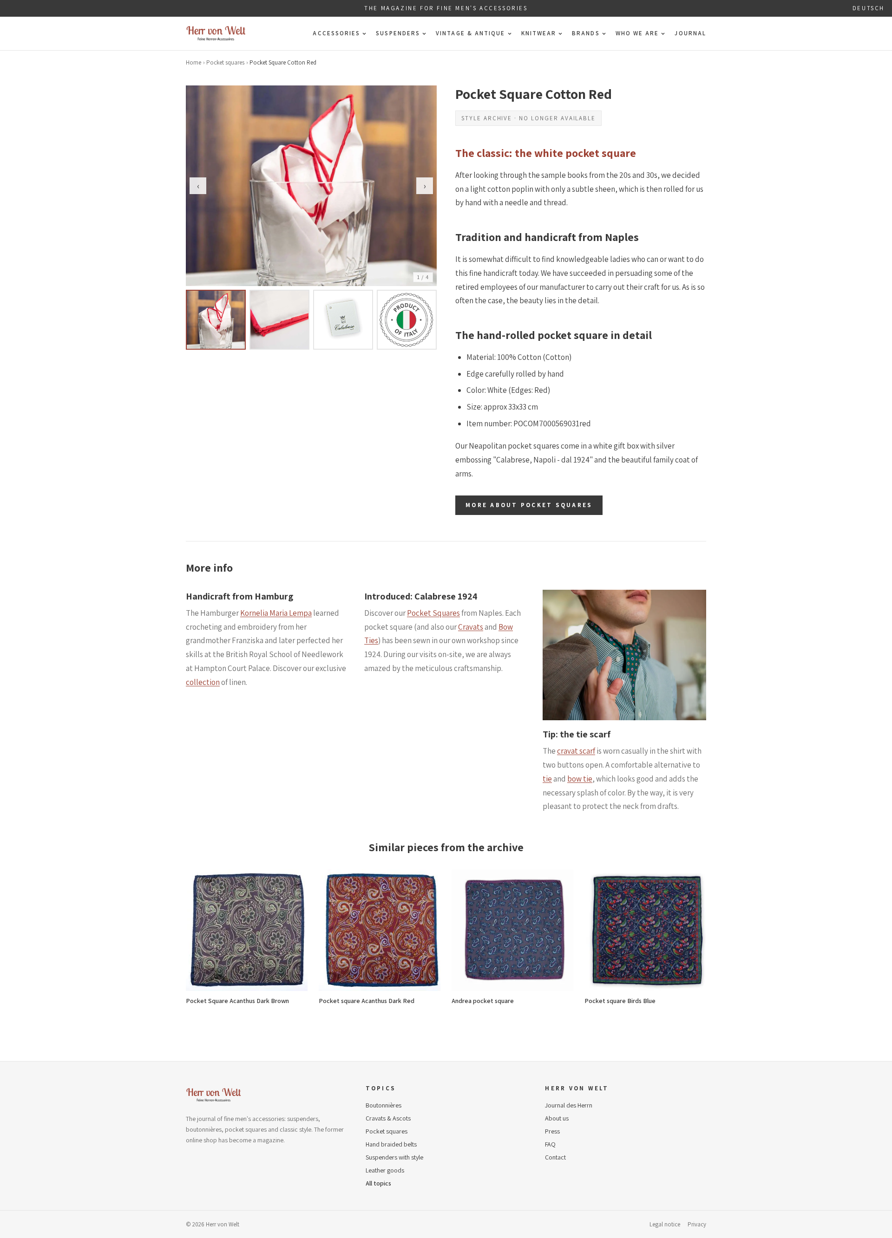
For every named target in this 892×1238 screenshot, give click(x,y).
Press (552, 1131)
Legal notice (664, 1224)
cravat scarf (576, 751)
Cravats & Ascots (388, 1118)
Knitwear (539, 33)
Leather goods (385, 1170)
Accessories (336, 33)
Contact (555, 1157)
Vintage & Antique (470, 33)
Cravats (470, 627)
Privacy (697, 1224)
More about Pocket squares (529, 505)
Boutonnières (383, 1105)
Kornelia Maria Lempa (276, 613)
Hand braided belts (391, 1144)
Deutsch (869, 8)
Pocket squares (225, 62)
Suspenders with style (394, 1157)
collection (203, 682)
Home (193, 62)
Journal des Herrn (568, 1105)
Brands (585, 33)
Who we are (637, 33)
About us (557, 1118)
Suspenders (398, 33)
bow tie (579, 779)
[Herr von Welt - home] (216, 33)
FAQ (550, 1144)
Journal (690, 33)
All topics (378, 1183)
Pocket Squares (433, 613)
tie (547, 779)
